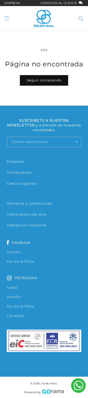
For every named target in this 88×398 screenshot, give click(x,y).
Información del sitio (26, 214)
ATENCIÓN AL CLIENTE (59, 3)
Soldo (12, 287)
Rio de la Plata (20, 261)
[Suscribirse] (76, 142)
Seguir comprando (44, 80)
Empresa (15, 161)
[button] (7, 19)
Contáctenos (19, 172)
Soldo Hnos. (49, 383)
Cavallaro (15, 316)
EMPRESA (12, 3)
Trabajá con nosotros (26, 225)
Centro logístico (22, 183)
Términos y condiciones (29, 203)
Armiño (14, 252)
